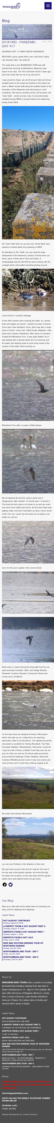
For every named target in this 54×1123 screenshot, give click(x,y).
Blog (6, 20)
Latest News (8, 915)
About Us (6, 977)
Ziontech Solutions (30, 1114)
